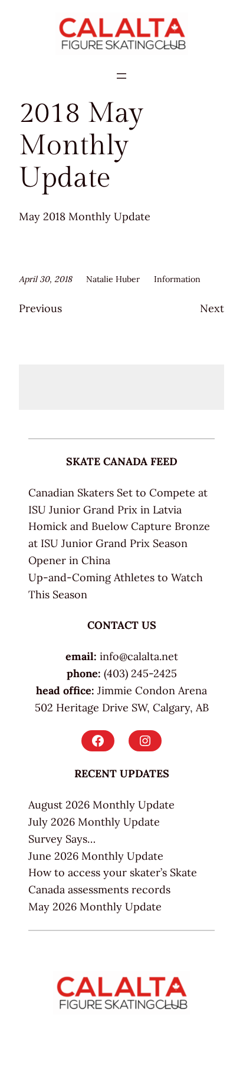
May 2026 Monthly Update (95, 906)
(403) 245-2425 (140, 673)
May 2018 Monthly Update (84, 216)
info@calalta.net (139, 656)
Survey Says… (62, 839)
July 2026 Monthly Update (94, 822)
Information (177, 279)
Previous (40, 308)
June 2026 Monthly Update (95, 856)
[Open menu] (121, 76)
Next (212, 308)
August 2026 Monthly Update (101, 804)
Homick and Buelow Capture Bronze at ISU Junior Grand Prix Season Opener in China (119, 543)
